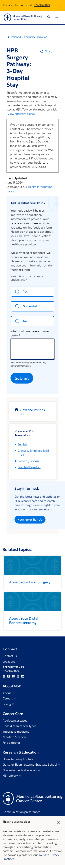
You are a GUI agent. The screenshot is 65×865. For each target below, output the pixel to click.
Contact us (10, 656)
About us (8, 693)
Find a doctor (11, 742)
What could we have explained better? (30, 333)
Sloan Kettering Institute (18, 759)
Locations (9, 661)
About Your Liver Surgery (29, 582)
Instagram (4, 676)
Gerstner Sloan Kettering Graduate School (30, 764)
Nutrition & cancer (14, 737)
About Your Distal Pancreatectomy (23, 620)
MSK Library (10, 775)
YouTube (18, 676)
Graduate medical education (21, 770)
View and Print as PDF (22, 113)
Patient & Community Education (28, 36)
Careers (8, 698)
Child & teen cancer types (19, 726)
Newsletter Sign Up (30, 519)
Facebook (8, 676)
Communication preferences (21, 812)
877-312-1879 (42, 5)
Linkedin (22, 676)
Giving (7, 704)
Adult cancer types (15, 720)
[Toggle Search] (48, 17)
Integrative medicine (16, 731)
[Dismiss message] (60, 5)
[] (29, 461)
